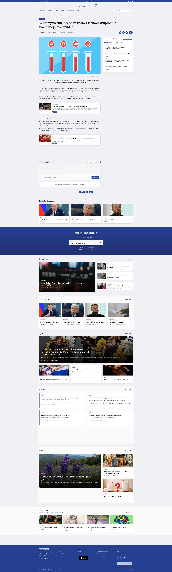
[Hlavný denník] (86, 6)
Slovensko (41, 10)
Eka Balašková (113, 475)
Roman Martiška (51, 420)
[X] (130, 1)
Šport (62, 10)
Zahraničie (49, 10)
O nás (60, 551)
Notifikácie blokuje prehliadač (124, 563)
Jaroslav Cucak (53, 484)
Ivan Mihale (80, 371)
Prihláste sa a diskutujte (94, 162)
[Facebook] (128, 1)
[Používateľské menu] (131, 10)
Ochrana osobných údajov (102, 551)
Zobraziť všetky (128, 512)
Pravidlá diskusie (101, 555)
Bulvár (78, 10)
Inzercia (79, 551)
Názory (56, 10)
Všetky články (128, 259)
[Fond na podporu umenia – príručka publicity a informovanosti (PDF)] (83, 558)
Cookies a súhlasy (101, 553)
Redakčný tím (61, 553)
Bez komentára (70, 10)
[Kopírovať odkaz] (131, 32)
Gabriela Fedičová (54, 289)
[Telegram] (132, 1)
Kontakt (118, 551)
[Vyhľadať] (115, 11)
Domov (40, 15)
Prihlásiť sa (95, 177)
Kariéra (60, 555)
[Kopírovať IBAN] (100, 242)
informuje (78, 82)
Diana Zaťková (53, 360)
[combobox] (122, 10)
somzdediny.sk (60, 512)
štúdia (46, 88)
